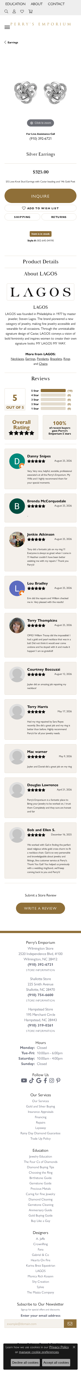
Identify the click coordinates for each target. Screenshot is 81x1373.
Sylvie (40, 1286)
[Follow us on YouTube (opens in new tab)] (24, 1080)
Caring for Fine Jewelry (40, 1193)
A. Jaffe (40, 1238)
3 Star (35, 399)
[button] (14, 4)
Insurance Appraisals (40, 1111)
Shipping (22, 217)
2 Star (35, 404)
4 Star (35, 395)
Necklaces (17, 358)
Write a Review (40, 908)
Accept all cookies (56, 1362)
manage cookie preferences (39, 1352)
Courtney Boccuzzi (43, 669)
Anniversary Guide (40, 1210)
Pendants (43, 358)
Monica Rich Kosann (40, 1276)
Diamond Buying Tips (40, 1167)
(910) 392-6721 (40, 138)
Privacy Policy (59, 1347)
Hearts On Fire (40, 1260)
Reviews (40, 378)
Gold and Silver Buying (40, 1106)
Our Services (40, 1100)
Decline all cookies (25, 1362)
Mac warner (37, 751)
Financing (40, 1117)
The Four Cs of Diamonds (40, 1161)
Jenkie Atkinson (40, 534)
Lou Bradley (37, 583)
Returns (59, 217)
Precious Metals (41, 1188)
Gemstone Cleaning (40, 1204)
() (70, 391)
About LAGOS (40, 273)
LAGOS (41, 1270)
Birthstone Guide (40, 1177)
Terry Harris (37, 706)
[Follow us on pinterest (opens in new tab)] (58, 1080)
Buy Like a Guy (40, 1220)
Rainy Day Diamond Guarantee (40, 1133)
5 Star (35, 391)
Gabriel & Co (40, 1254)
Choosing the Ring (40, 1172)
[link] (56, 4)
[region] (40, 92)
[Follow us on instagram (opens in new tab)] (51, 1080)
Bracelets (56, 358)
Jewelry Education (40, 1156)
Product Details (40, 261)
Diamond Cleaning (40, 1199)
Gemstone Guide (40, 1183)
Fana (40, 1249)
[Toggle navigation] (7, 27)
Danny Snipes (39, 455)
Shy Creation (40, 1281)
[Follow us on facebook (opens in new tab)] (45, 1080)
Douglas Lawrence (42, 784)
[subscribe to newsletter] (70, 1323)
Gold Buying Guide (41, 1215)
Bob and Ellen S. (41, 829)
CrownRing (40, 1244)
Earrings (13, 42)
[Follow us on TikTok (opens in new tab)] (31, 1080)
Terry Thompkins (42, 620)
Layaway (40, 1127)
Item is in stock (41, 233)
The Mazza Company (40, 1292)
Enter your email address (41, 1315)
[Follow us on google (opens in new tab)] (38, 1080)
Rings (66, 358)
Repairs (40, 1122)
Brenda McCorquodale (46, 500)
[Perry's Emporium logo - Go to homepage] (40, 23)
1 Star (35, 408)
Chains (43, 363)
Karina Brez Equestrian (40, 1265)
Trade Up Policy (40, 1138)
